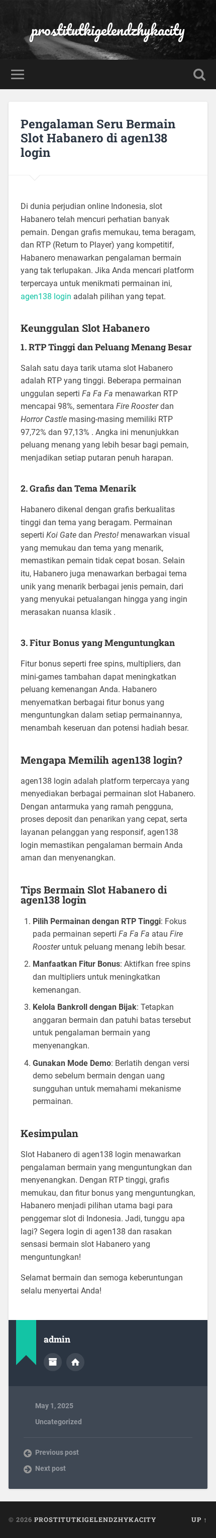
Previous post (57, 1452)
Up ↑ (199, 1519)
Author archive (53, 1362)
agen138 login (46, 296)
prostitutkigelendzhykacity (108, 30)
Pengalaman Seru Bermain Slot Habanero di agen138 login (98, 138)
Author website (75, 1362)
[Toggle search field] (199, 74)
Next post (50, 1468)
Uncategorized (58, 1422)
